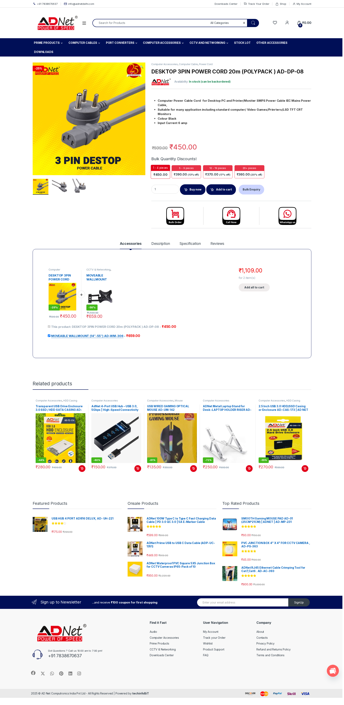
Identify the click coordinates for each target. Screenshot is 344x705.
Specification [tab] (190, 244)
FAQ (205, 655)
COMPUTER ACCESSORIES (162, 42)
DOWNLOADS (43, 52)
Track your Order (214, 637)
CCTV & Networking (98, 269)
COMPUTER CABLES (82, 42)
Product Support (213, 649)
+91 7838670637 (47, 3)
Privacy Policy (265, 643)
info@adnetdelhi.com (81, 3)
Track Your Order (258, 3)
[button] (141, 66)
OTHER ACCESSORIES (272, 42)
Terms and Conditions (270, 655)
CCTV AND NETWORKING (207, 42)
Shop (283, 3)
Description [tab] (160, 244)
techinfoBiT (140, 693)
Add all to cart (254, 287)
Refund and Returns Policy (273, 649)
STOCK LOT (242, 42)
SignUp (299, 602)
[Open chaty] (332, 670)
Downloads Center (226, 3)
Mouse (179, 400)
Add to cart (224, 189)
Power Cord (206, 64)
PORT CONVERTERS (120, 42)
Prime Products (159, 643)
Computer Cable (188, 64)
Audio (153, 631)
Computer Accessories (164, 64)
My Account (304, 3)
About (260, 631)
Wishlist (208, 643)
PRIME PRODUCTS (47, 42)
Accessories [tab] (131, 244)
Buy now (195, 189)
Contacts (262, 637)
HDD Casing (70, 400)
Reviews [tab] (217, 244)
